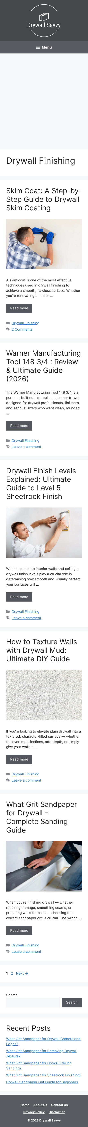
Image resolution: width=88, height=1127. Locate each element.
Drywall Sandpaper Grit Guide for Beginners (42, 1082)
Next (22, 973)
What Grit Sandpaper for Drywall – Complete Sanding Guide (41, 817)
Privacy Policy (34, 1112)
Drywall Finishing (25, 323)
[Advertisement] (44, 99)
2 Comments (22, 329)
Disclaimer (57, 1112)
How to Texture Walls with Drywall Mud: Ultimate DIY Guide (41, 650)
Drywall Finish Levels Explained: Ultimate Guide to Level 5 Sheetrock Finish (41, 483)
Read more (19, 308)
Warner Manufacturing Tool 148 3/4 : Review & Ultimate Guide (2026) (43, 366)
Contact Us (59, 1105)
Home (24, 1105)
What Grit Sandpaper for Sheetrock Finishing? (43, 1075)
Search (12, 995)
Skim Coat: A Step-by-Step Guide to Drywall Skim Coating (44, 199)
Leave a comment (26, 447)
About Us (40, 1105)
